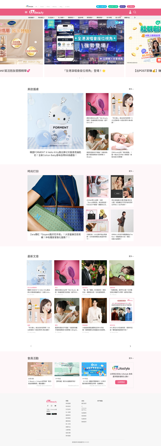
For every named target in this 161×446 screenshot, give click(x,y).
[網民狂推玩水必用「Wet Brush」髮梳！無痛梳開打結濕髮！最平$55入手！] (66, 272)
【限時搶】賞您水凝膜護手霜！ (65, 381)
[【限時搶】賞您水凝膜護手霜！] (67, 369)
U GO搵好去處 (102, 6)
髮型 (56, 287)
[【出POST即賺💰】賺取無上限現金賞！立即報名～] (80, 41)
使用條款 (84, 416)
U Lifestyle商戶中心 (84, 408)
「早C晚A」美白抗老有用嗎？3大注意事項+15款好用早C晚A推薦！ (122, 120)
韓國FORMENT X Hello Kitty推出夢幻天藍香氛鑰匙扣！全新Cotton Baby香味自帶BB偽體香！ (38, 292)
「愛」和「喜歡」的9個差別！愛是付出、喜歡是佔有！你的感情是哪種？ (94, 292)
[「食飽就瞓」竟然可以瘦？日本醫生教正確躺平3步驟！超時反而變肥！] (121, 272)
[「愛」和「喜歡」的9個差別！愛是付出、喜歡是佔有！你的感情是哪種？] (94, 272)
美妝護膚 (31, 17)
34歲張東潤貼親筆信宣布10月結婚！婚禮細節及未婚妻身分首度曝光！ (93, 330)
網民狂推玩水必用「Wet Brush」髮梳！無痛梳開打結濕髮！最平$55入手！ (97, 120)
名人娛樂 (60, 17)
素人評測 (68, 424)
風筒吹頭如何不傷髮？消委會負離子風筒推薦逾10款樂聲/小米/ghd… (97, 154)
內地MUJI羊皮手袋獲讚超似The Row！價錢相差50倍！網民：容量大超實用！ (122, 237)
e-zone (67, 6)
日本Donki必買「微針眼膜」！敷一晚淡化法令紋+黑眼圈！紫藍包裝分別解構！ (122, 154)
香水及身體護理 (32, 287)
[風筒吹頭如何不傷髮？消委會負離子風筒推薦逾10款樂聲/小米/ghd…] (66, 310)
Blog (61, 6)
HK (36, 6)
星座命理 (80, 17)
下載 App (132, 6)
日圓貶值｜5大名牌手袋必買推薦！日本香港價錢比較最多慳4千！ (97, 237)
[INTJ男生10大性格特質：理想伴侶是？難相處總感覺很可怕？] (121, 310)
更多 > (131, 89)
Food (48, 6)
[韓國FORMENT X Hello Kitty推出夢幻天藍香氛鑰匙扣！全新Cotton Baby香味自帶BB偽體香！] (39, 272)
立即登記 (121, 382)
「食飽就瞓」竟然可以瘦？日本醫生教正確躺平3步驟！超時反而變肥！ (121, 292)
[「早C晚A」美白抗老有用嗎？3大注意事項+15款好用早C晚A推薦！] (39, 310)
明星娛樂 (85, 325)
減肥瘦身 (112, 287)
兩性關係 (89, 17)
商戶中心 (122, 6)
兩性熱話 (85, 287)
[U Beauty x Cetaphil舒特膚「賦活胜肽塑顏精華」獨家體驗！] (39, 369)
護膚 (28, 325)
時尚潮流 (40, 17)
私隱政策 (84, 419)
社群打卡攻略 (114, 6)
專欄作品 (68, 427)
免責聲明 (84, 413)
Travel (42, 6)
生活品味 (50, 17)
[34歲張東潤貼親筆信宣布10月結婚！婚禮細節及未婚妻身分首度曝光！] (94, 310)
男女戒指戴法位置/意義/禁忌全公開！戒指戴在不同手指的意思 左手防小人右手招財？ (122, 202)
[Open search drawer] (134, 12)
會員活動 (68, 433)
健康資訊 (70, 17)
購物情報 (99, 17)
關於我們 (84, 403)
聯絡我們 (84, 421)
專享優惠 (68, 435)
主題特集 (68, 430)
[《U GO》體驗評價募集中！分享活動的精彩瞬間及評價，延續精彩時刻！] (94, 369)
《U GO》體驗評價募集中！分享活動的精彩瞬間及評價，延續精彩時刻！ (94, 382)
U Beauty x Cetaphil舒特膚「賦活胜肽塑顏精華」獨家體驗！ (39, 382)
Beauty (55, 6)
